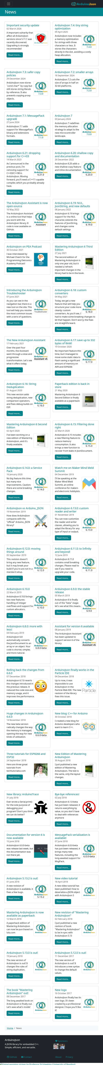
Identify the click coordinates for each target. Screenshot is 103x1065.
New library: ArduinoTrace (23, 794)
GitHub (13, 1057)
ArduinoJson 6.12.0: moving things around (23, 550)
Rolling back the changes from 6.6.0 (25, 671)
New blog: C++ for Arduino (71, 713)
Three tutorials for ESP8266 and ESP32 (26, 755)
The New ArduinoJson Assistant (26, 340)
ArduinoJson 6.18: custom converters (71, 291)
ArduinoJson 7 (63, 115)
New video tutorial (66, 878)
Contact (27, 1057)
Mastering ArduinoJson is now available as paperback (25, 914)
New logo (61, 990)
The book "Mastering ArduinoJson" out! (19, 991)
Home (10, 1028)
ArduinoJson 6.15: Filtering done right (74, 425)
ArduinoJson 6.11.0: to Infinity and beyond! (73, 550)
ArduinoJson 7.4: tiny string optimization (71, 26)
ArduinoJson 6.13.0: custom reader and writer (72, 509)
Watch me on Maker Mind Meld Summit (74, 469)
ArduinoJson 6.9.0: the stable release (72, 590)
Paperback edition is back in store (72, 385)
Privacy (69, 1057)
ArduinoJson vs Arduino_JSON (25, 508)
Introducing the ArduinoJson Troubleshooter (24, 291)
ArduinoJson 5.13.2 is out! (22, 878)
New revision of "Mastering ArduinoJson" (72, 914)
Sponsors (62, 1041)
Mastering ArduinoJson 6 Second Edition (27, 425)
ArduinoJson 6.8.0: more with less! (24, 627)
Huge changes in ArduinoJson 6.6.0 (25, 715)
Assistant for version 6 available (74, 626)
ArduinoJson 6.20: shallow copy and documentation (74, 154)
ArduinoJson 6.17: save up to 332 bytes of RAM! (75, 341)
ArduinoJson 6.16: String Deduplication (21, 385)
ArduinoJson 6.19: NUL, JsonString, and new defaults (72, 204)
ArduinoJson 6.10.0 (18, 589)
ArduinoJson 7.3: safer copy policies (23, 73)
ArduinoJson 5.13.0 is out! (22, 953)
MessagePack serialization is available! (72, 836)
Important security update (23, 25)
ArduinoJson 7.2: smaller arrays (74, 72)
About (58, 1057)
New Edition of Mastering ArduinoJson (70, 755)
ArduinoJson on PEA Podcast (24, 246)
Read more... (14, 54)
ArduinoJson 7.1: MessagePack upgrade (25, 117)
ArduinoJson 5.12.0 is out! (70, 953)
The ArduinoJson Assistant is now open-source (27, 204)
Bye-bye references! (67, 794)
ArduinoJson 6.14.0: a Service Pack (24, 469)
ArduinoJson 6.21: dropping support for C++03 (23, 154)
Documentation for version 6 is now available (26, 836)
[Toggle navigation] (8, 4)
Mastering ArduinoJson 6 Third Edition (74, 248)
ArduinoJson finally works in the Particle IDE (74, 671)
